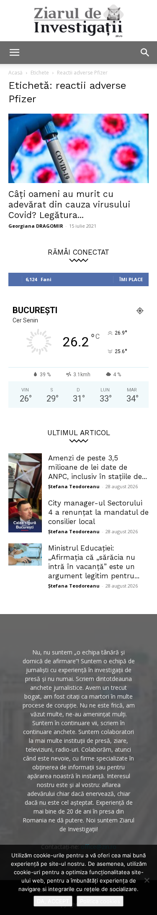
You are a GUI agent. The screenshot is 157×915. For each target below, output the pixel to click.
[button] (14, 52)
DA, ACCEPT (53, 901)
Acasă (15, 72)
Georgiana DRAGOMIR (35, 226)
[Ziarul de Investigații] (78, 20)
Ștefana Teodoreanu (74, 486)
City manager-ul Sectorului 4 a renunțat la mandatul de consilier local (98, 512)
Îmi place (131, 279)
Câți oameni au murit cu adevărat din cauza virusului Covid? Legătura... (69, 204)
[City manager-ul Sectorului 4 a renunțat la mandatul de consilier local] (25, 515)
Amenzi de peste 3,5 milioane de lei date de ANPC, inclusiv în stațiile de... (97, 467)
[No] (146, 880)
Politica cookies (100, 901)
